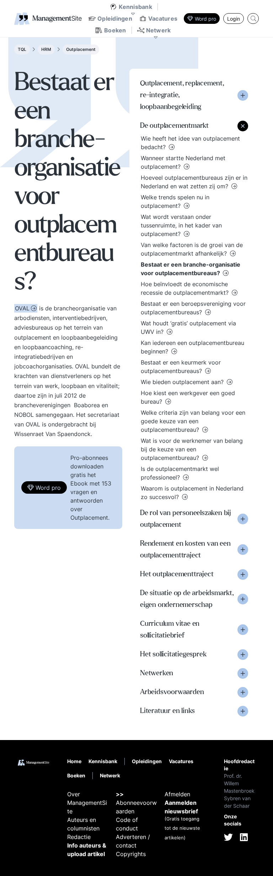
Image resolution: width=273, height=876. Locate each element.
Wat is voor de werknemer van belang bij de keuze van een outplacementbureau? (192, 449)
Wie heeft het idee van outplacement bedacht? (190, 143)
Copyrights (131, 853)
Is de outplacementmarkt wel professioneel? (180, 473)
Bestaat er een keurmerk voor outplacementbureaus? (181, 366)
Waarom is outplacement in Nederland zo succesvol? (192, 492)
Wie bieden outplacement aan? (183, 381)
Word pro (205, 19)
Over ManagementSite (87, 803)
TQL (22, 49)
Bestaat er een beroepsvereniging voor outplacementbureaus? (193, 308)
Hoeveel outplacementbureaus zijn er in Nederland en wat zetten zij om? (194, 182)
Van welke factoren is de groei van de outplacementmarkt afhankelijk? (192, 249)
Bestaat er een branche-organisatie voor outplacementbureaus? (190, 269)
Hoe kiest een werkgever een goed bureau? (188, 397)
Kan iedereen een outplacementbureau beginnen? (192, 347)
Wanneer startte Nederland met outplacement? (183, 162)
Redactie (79, 836)
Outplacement (81, 49)
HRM (46, 49)
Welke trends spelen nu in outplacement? (175, 201)
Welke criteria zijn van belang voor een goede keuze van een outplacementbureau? (193, 421)
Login (233, 19)
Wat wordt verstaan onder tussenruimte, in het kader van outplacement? (181, 225)
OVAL (22, 308)
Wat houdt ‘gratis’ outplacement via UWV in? (188, 327)
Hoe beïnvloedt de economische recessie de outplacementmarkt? (185, 288)
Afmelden (177, 794)
